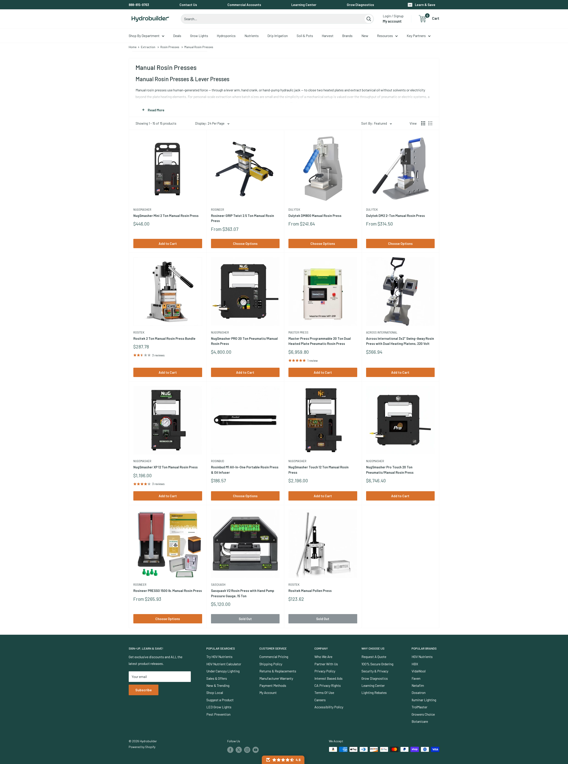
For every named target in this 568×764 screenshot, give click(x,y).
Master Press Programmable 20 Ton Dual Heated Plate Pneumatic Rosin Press (319, 341)
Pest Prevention (218, 714)
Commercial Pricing (273, 656)
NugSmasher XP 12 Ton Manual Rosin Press (165, 467)
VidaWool (419, 671)
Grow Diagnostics (360, 5)
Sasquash (218, 584)
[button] (283, 760)
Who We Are (323, 656)
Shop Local (214, 692)
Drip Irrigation (277, 35)
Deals (177, 35)
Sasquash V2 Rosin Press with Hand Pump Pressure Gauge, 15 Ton (242, 593)
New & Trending (217, 685)
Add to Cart (168, 244)
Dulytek (294, 209)
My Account (268, 692)
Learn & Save (425, 5)
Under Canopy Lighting (223, 671)
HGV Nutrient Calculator (223, 664)
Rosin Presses (169, 47)
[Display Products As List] (430, 123)
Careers (320, 700)
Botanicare (420, 721)
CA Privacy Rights (327, 685)
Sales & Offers (216, 678)
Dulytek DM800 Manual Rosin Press (314, 216)
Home (132, 47)
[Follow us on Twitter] (239, 750)
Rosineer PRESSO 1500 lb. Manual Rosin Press (167, 591)
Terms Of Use (324, 692)
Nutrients (252, 35)
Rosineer (217, 209)
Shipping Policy (270, 664)
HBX (415, 664)
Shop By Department (144, 35)
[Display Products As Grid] (423, 123)
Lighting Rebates (374, 692)
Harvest (327, 35)
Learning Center (303, 5)
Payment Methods (272, 685)
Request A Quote (373, 656)
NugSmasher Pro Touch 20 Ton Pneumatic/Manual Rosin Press (390, 469)
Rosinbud (217, 461)
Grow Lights (199, 35)
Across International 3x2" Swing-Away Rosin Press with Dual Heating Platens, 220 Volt (400, 341)
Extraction (148, 47)
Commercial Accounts (244, 5)
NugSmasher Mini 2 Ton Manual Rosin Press (166, 216)
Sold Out (245, 619)
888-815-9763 (139, 5)
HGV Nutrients (422, 656)
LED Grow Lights (218, 707)
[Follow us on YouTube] (255, 750)
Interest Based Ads (328, 678)
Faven (416, 678)
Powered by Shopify (142, 747)
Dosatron (419, 692)
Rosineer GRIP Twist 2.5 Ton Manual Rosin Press (242, 218)
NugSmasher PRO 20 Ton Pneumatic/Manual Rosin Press (244, 341)
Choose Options (245, 244)
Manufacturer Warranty (276, 678)
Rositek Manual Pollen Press (310, 591)
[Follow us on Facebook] (230, 750)
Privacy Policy (324, 671)
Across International (381, 332)
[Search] (369, 19)
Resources (385, 35)
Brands (347, 35)
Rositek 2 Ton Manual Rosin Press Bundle (164, 338)
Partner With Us (326, 664)
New (364, 35)
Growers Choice (423, 714)
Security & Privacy (374, 671)
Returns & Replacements (277, 671)
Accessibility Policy (328, 707)
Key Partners (416, 35)
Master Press (298, 332)
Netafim (418, 685)
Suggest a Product (220, 700)
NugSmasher (142, 209)
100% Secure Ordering (377, 664)
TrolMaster (419, 707)
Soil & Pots (305, 35)
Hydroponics (226, 35)
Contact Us (188, 5)
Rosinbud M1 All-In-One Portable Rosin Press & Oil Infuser (244, 469)
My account (392, 21)
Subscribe (143, 690)
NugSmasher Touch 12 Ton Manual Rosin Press (318, 469)
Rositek (138, 332)
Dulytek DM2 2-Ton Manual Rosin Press (395, 216)
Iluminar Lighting (424, 700)
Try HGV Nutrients (219, 656)
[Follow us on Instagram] (247, 750)
